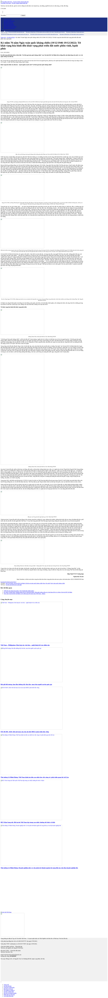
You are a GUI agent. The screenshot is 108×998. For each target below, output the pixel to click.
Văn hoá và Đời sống (9, 21)
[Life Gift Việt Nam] (6, 912)
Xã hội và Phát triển (9, 24)
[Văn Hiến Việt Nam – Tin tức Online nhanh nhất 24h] (15, 1)
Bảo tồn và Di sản (8, 22)
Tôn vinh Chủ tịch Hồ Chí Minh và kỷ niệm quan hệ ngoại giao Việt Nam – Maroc (24, 593)
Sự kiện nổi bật (7, 19)
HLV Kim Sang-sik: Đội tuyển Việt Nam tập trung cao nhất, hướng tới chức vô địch (28, 822)
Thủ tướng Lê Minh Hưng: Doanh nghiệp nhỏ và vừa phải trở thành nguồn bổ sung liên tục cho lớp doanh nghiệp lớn (39, 868)
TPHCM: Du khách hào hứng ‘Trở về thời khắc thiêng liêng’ (19, 591)
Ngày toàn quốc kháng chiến (57, 583)
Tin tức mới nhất (17, 584)
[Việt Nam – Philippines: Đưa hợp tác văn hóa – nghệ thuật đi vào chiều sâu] (31, 642)
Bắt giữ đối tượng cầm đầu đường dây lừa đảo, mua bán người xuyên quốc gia (26, 684)
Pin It (15, 582)
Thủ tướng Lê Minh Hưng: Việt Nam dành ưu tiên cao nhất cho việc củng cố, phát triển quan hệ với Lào (35, 777)
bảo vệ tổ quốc (9, 583)
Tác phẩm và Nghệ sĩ (9, 25)
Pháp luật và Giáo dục (9, 28)
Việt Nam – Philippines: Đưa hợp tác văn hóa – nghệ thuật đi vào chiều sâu (25, 645)
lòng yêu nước (46, 583)
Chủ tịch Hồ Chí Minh (19, 583)
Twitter (7, 582)
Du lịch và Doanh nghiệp (10, 26)
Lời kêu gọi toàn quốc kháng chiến (34, 583)
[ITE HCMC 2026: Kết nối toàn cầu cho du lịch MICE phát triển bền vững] (31, 729)
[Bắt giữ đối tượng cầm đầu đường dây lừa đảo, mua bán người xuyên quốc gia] (31, 681)
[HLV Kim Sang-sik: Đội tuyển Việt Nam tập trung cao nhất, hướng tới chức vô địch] (31, 819)
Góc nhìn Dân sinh (8, 996)
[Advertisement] (42, 891)
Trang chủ (3, 37)
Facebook (3, 582)
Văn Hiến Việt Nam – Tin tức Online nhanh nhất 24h (14, 3)
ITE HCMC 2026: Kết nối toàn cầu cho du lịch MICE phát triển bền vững (25, 732)
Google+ (11, 582)
